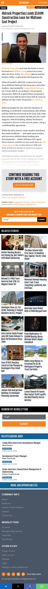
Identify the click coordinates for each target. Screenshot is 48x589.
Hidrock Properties (10, 68)
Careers (5, 511)
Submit (41, 219)
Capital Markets (41, 7)
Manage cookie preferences (15, 567)
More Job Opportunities (24, 485)
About (4, 499)
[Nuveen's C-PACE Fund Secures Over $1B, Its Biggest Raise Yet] (12, 276)
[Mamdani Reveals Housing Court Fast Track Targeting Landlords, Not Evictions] (35, 276)
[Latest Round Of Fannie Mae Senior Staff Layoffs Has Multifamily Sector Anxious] (35, 388)
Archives (6, 527)
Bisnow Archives (7, 64)
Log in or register (24, 185)
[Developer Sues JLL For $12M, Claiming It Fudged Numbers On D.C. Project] (12, 303)
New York (30, 7)
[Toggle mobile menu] (3, 2)
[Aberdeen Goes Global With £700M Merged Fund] (35, 303)
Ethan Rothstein (15, 195)
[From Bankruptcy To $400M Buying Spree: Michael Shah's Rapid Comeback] (35, 330)
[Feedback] (23, 574)
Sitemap (5, 559)
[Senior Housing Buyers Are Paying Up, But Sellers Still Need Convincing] (12, 248)
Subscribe (42, 3)
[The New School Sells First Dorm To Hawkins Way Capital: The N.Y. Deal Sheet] (35, 248)
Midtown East (20, 71)
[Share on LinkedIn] (6, 586)
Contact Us (7, 515)
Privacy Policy (8, 551)
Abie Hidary (25, 74)
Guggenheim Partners (34, 88)
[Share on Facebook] (30, 586)
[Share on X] (18, 586)
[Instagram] (18, 574)
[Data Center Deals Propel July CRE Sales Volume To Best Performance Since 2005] (12, 330)
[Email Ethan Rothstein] (33, 28)
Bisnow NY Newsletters (14, 409)
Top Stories (7, 539)
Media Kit (6, 503)
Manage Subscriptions (12, 531)
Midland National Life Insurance (13, 204)
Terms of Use (8, 555)
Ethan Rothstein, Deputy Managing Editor (17, 29)
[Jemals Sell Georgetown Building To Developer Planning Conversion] (12, 388)
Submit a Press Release (12, 507)
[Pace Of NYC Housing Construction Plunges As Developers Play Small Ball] (12, 359)
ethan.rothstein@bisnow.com (14, 197)
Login (4, 563)
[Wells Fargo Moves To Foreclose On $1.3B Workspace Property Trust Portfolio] (35, 359)
